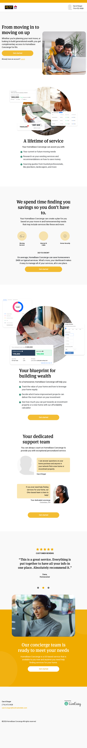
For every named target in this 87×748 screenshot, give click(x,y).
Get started (17, 53)
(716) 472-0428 (7, 705)
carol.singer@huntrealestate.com (14, 708)
